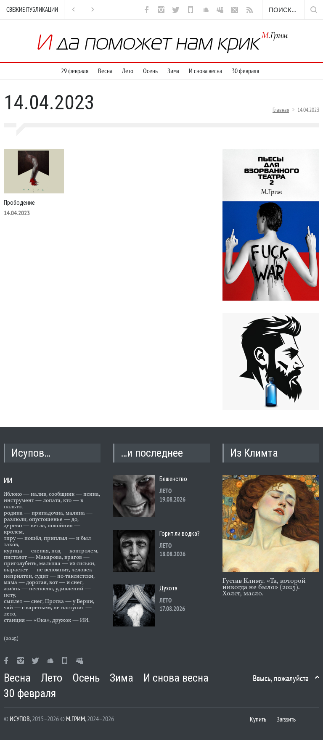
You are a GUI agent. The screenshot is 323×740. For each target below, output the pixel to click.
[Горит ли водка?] (134, 551)
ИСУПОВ (20, 718)
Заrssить (286, 719)
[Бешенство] (134, 496)
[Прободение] (34, 171)
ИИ (8, 480)
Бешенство (173, 479)
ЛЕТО (165, 491)
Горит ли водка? (179, 533)
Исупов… (30, 453)
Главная (281, 110)
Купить (258, 719)
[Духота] (134, 605)
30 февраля (245, 70)
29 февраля (74, 70)
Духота (168, 588)
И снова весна (205, 70)
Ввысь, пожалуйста (281, 678)
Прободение (19, 202)
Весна (105, 70)
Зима (173, 70)
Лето (127, 70)
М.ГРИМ (75, 718)
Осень (150, 70)
